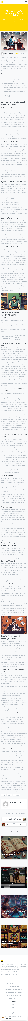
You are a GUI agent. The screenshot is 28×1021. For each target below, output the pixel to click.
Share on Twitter (21, 813)
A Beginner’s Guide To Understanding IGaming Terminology (14, 853)
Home (11, 18)
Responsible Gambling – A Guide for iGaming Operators (13, 942)
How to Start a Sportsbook (10, 883)
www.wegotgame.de (14, 803)
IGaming (9, 795)
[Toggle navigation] (25, 2)
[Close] (25, 1017)
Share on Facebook (9, 813)
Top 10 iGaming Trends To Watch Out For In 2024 (13, 912)
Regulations (16, 795)
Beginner (3, 795)
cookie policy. (8, 1018)
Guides (16, 18)
